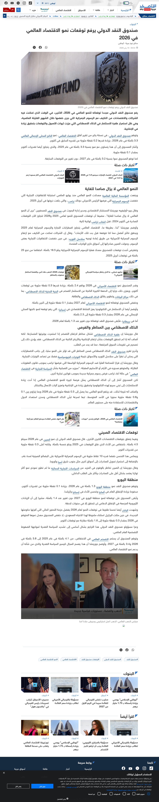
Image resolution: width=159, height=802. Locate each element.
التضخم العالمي (100, 538)
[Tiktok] (30, 3)
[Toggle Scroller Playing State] (4, 16)
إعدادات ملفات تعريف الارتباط (127, 789)
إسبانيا (62, 309)
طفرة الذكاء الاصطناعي (107, 334)
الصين (47, 439)
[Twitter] (18, 3)
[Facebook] (6, 3)
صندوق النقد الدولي (120, 135)
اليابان (125, 509)
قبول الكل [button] (42, 786)
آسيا (60, 461)
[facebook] (123, 769)
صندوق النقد (54, 210)
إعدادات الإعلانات (71, 787)
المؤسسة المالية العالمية (115, 195)
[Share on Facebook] (40, 47)
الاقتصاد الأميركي (107, 285)
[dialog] (79, 786)
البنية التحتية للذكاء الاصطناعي (42, 291)
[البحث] (18, 10)
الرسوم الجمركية (120, 200)
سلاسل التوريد (77, 238)
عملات (74, 15)
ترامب (71, 200)
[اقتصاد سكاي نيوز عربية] (144, 7)
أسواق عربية (19, 768)
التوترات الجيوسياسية (69, 356)
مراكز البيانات (121, 296)
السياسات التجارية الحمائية (65, 468)
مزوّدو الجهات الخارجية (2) (144, 784)
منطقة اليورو (103, 486)
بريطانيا (126, 321)
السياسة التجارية (43, 368)
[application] (79, 586)
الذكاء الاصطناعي (90, 296)
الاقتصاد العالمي (63, 10)
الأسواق (82, 10)
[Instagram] (24, 3)
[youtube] (130, 768)
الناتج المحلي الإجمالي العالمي (36, 135)
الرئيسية (125, 10)
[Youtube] (12, 3)
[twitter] (137, 769)
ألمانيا (102, 491)
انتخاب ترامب (99, 221)
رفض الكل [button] (18, 786)
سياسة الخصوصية (112, 789)
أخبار (68, 768)
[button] (46, 3)
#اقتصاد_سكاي (148, 15)
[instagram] (144, 769)
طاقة (45, 768)
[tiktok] (151, 769)
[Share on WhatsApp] (46, 47)
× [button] (4, 773)
